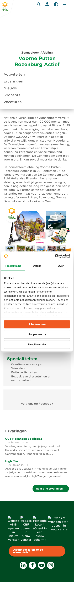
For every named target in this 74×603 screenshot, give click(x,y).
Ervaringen (13, 81)
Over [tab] (61, 265)
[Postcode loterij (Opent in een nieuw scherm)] (40, 539)
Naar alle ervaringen (50, 488)
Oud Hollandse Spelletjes (23, 438)
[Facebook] (32, 565)
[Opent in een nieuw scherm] (37, 395)
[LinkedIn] (23, 565)
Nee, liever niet (37, 344)
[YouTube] (41, 565)
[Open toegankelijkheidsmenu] (55, 4)
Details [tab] (37, 265)
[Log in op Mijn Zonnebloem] (47, 4)
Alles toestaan (37, 324)
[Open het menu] (64, 4)
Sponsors (11, 95)
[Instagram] (50, 565)
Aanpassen (35, 334)
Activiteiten (14, 74)
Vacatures (12, 102)
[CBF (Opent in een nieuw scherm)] (26, 539)
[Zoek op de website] (38, 4)
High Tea (11, 461)
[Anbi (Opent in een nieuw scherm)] (13, 539)
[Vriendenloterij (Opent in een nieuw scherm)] (58, 529)
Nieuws (10, 88)
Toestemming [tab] (13, 265)
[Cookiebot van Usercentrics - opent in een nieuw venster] (55, 256)
